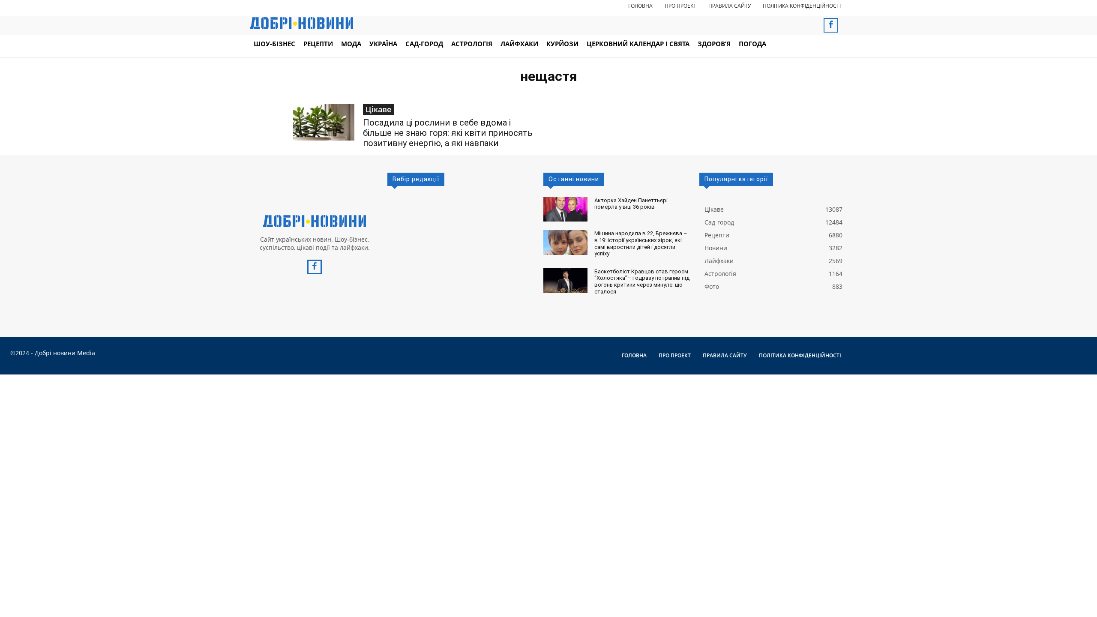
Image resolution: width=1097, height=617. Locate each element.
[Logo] (314, 221)
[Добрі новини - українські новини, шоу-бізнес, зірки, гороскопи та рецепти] (301, 23)
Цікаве (378, 109)
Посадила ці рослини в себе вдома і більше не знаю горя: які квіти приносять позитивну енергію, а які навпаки (448, 132)
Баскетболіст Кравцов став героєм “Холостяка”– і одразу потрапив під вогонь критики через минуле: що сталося (641, 281)
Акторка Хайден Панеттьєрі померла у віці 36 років (631, 203)
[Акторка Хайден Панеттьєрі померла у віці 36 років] (565, 209)
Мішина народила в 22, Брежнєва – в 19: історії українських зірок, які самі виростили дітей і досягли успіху (640, 243)
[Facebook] (831, 25)
